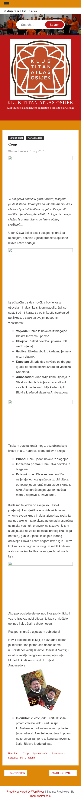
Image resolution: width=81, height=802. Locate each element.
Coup (26, 753)
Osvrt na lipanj (61, 773)
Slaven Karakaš (18, 151)
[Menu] (6, 4)
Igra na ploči (40, 753)
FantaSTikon (17, 773)
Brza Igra (13, 753)
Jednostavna (58, 753)
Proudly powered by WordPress (25, 791)
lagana (31, 757)
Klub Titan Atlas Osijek (40, 102)
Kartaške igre (35, 138)
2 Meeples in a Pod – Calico (20, 11)
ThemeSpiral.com (40, 796)
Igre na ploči (16, 138)
